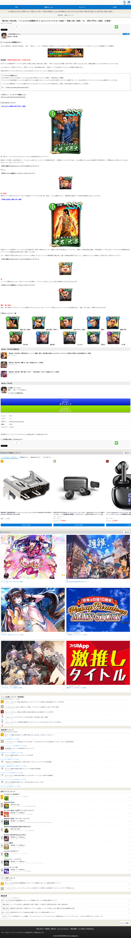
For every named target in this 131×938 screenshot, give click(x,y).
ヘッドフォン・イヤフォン (9, 457)
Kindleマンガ (24, 457)
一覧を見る (127, 453)
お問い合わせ (40, 929)
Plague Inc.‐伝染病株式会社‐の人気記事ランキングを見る (14, 766)
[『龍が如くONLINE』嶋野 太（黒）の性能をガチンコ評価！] (22, 367)
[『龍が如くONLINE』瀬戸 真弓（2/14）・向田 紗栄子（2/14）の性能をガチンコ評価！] (30, 377)
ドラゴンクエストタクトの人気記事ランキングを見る (14, 779)
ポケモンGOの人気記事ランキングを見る (11, 786)
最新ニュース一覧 (35, 11)
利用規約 (47, 929)
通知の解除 (73, 929)
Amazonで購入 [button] (26, 525)
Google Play (65, 409)
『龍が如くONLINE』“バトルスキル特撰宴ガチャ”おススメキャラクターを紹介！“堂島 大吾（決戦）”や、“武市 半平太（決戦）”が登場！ (77, 11)
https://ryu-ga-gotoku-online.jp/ (16, 421)
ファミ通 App (7, 2)
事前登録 (60, 15)
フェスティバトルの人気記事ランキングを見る (12, 772)
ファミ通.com (82, 929)
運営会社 (53, 929)
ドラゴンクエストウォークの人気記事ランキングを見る (14, 745)
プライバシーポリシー (63, 929)
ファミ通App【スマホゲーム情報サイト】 (19, 11)
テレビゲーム (47, 457)
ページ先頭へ (125, 923)
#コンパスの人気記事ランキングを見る (10, 739)
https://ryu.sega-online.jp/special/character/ (13, 97)
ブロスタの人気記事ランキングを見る (10, 759)
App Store (65, 402)
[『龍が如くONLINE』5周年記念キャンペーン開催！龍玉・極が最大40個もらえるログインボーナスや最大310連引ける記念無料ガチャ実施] (46, 358)
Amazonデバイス (35, 457)
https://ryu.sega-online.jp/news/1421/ (17, 87)
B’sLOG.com (90, 929)
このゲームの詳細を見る (16, 393)
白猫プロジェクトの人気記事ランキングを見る (12, 752)
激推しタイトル (69, 15)
